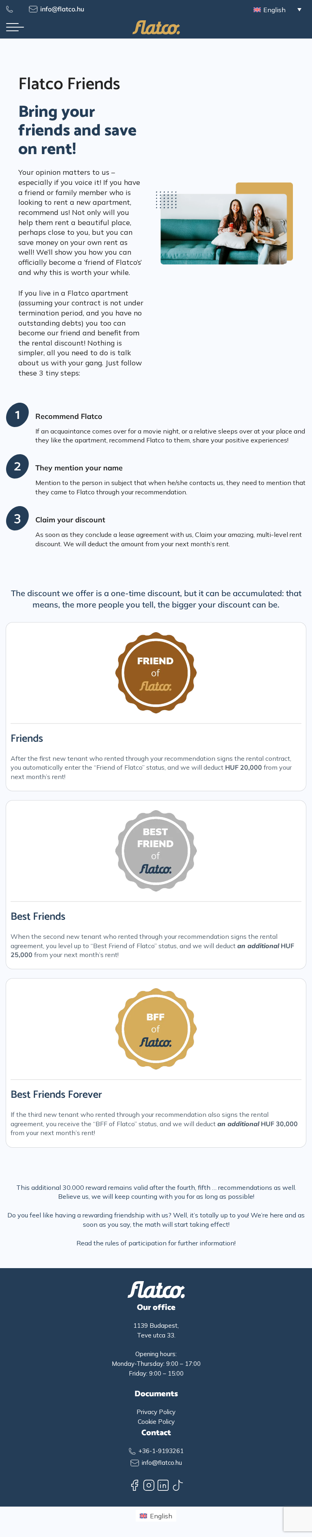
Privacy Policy (156, 1412)
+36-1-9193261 (161, 1451)
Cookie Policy (156, 1421)
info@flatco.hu (62, 9)
